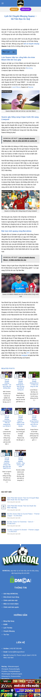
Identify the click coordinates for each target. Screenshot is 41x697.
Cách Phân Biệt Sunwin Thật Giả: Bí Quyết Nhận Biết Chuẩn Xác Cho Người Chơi (23, 499)
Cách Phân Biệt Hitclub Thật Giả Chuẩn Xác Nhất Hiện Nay (21, 507)
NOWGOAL (6, 571)
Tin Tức (6, 634)
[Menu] (2, 3)
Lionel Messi (16, 87)
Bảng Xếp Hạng (8, 621)
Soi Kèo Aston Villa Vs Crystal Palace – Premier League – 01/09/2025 (23, 515)
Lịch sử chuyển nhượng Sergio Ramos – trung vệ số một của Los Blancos (34, 421)
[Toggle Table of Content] (13, 52)
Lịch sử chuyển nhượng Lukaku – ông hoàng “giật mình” (20, 462)
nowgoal (24, 355)
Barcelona (29, 68)
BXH (28, 353)
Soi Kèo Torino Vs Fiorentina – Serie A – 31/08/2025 (20, 522)
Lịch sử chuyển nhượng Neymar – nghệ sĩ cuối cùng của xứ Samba (20, 421)
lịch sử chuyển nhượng (31, 44)
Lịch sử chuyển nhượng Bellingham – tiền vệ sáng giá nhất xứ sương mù (20, 384)
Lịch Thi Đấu (7, 628)
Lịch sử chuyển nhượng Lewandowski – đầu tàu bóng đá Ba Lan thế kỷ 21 (7, 421)
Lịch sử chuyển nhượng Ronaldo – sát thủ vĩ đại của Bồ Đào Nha (7, 384)
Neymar (30, 87)
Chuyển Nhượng (9, 631)
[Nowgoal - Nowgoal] (20, 3)
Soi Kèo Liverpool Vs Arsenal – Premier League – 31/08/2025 (23, 530)
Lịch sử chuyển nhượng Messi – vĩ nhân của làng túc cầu (34, 383)
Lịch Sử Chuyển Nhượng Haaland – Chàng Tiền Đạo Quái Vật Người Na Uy (7, 463)
